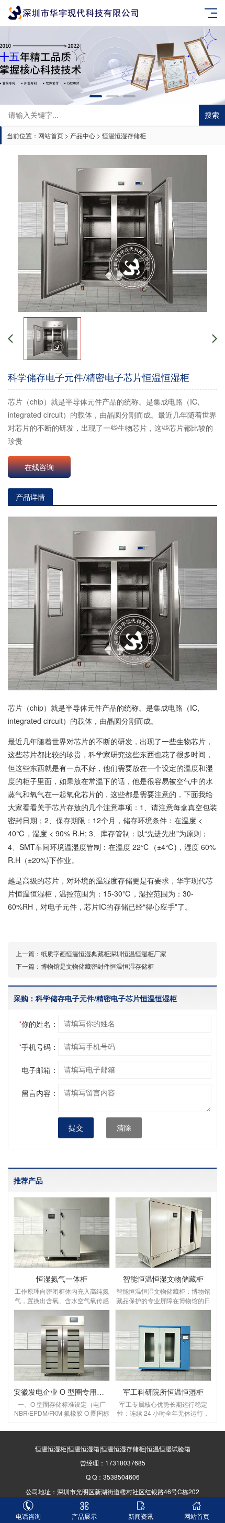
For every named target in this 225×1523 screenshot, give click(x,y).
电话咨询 (28, 1515)
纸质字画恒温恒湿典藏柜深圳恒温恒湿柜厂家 (103, 953)
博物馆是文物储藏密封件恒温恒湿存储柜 (97, 965)
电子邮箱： (39, 1070)
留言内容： (39, 1093)
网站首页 (50, 135)
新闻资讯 (140, 1515)
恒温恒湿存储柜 (124, 135)
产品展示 (84, 1515)
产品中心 (82, 135)
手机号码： (38, 1047)
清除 (124, 1128)
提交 (76, 1128)
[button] (95, 96)
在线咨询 (39, 467)
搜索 (212, 115)
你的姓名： (38, 1023)
